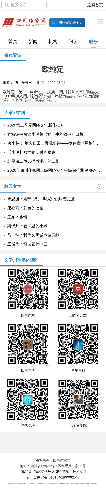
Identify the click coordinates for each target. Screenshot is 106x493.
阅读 (73, 41)
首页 (12, 41)
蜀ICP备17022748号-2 (36, 472)
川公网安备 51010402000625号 (54, 477)
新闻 (33, 41)
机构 (53, 41)
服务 (93, 41)
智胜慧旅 (62, 472)
